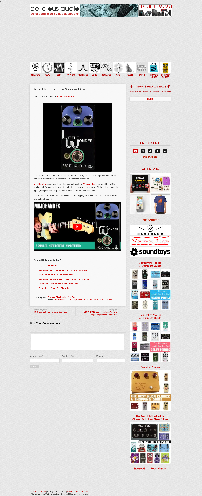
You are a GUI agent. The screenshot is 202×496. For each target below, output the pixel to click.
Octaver (118, 73)
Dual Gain (59, 75)
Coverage (165, 67)
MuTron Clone (106, 300)
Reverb (130, 69)
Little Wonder (59, 300)
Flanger (106, 67)
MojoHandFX (92, 300)
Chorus (106, 65)
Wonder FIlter (89, 184)
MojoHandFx (40, 184)
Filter (82, 70)
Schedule (165, 70)
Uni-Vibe (106, 76)
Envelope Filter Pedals (57, 297)
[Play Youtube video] (77, 226)
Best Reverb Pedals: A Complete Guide (150, 264)
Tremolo (106, 73)
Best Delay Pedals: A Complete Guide (150, 317)
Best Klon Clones (150, 367)
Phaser (106, 70)
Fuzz (59, 69)
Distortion (58, 66)
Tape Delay (47, 70)
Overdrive (59, 72)
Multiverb (130, 66)
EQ (82, 67)
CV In (141, 66)
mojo (69, 300)
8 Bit (94, 72)
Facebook (165, 73)
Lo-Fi (94, 69)
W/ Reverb (47, 73)
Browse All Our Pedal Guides (150, 468)
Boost (71, 67)
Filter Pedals (72, 297)
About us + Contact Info (77, 491)
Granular (141, 69)
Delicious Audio (39, 491)
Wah (82, 73)
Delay (47, 67)
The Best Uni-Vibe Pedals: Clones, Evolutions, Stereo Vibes (150, 418)
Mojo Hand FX (79, 300)
